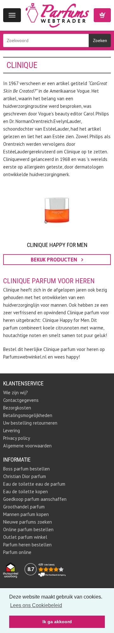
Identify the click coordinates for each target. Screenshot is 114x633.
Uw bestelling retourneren (30, 423)
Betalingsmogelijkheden (27, 415)
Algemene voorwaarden (27, 446)
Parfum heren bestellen (27, 545)
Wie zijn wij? (15, 393)
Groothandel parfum (24, 507)
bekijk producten (54, 259)
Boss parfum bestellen (26, 469)
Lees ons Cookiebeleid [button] (36, 605)
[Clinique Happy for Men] (57, 210)
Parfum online (17, 552)
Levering (11, 430)
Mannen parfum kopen (26, 514)
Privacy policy (16, 438)
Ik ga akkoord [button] (57, 621)
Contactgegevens (21, 400)
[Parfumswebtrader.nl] (57, 14)
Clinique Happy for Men (57, 245)
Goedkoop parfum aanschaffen (34, 499)
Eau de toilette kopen (25, 492)
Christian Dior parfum (24, 476)
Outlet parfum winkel (25, 537)
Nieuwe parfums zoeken (27, 522)
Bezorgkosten (17, 408)
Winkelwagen (102, 15)
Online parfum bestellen (28, 529)
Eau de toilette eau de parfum (34, 484)
